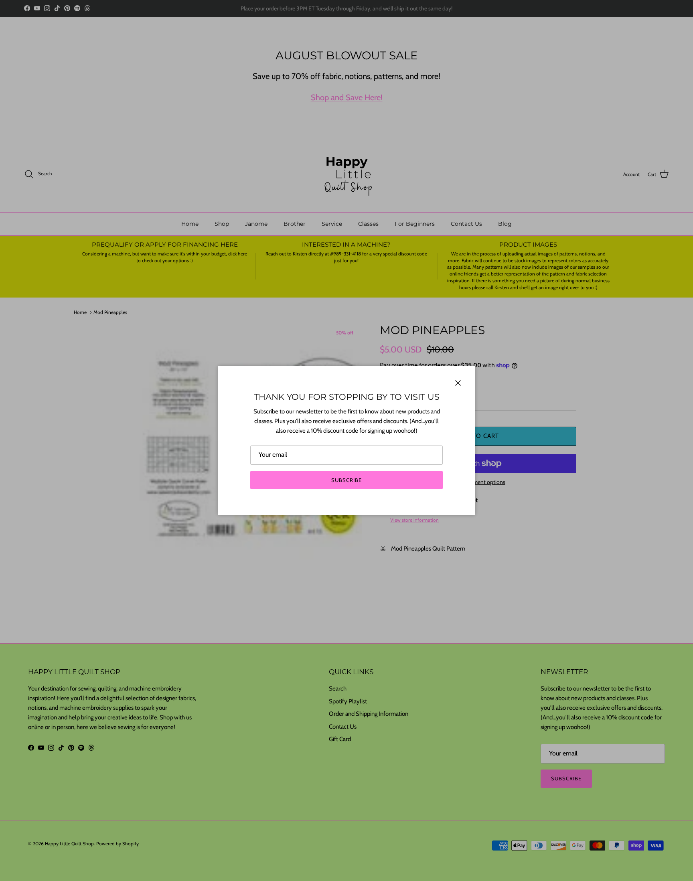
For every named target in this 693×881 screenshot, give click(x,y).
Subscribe (346, 480)
